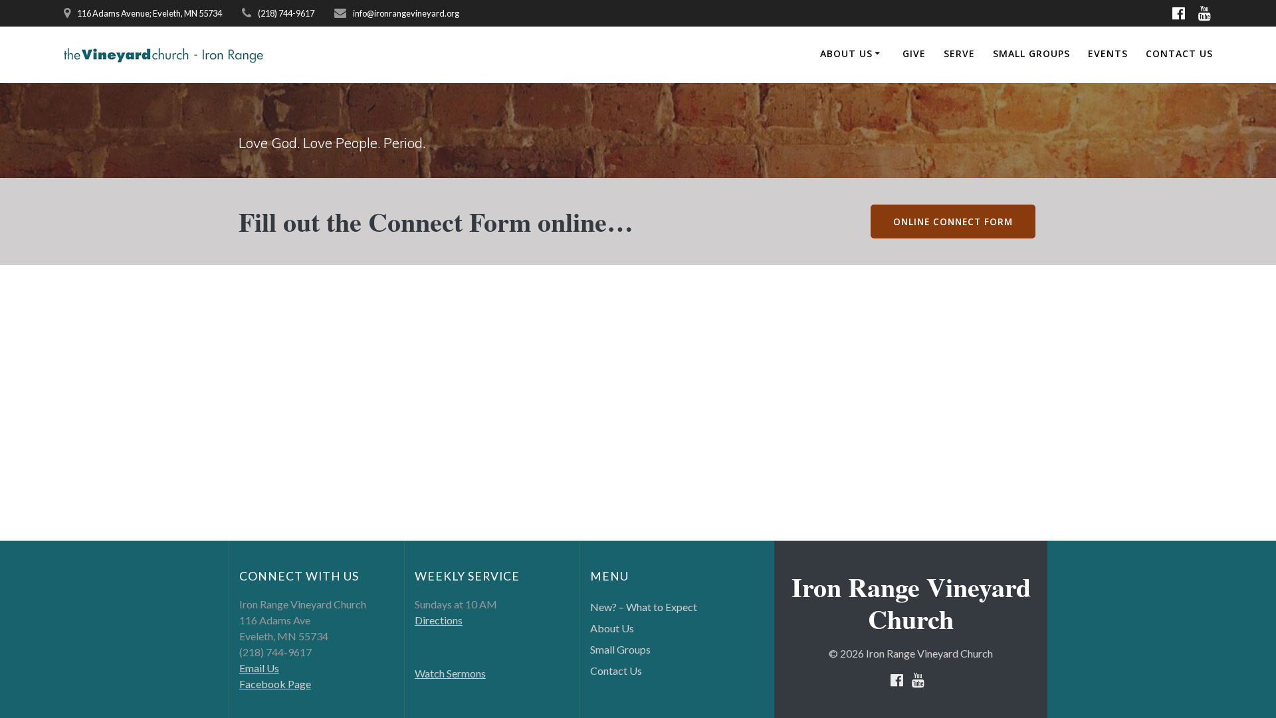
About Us (846, 53)
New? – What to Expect (643, 606)
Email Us (259, 668)
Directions (439, 620)
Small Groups (1031, 53)
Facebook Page (275, 683)
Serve (959, 53)
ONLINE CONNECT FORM (953, 221)
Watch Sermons (450, 673)
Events (1108, 53)
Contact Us (1179, 53)
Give (914, 53)
